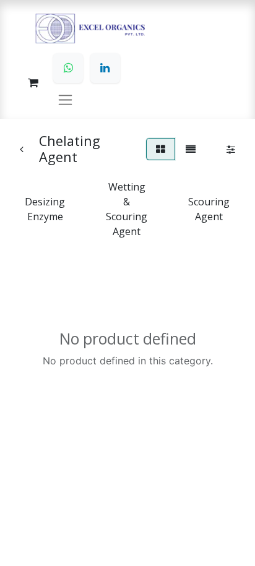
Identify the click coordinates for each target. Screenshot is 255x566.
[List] (190, 149)
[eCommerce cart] (32, 82)
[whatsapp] (68, 68)
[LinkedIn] (105, 68)
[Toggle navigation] (65, 99)
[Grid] (160, 149)
